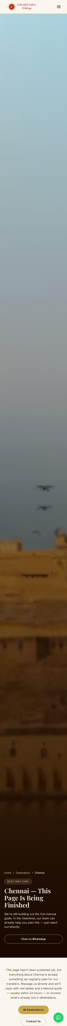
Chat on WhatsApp (33, 938)
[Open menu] (59, 7)
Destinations (23, 872)
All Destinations (33, 1009)
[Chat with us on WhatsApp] (58, 1017)
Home (7, 872)
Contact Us (33, 1021)
